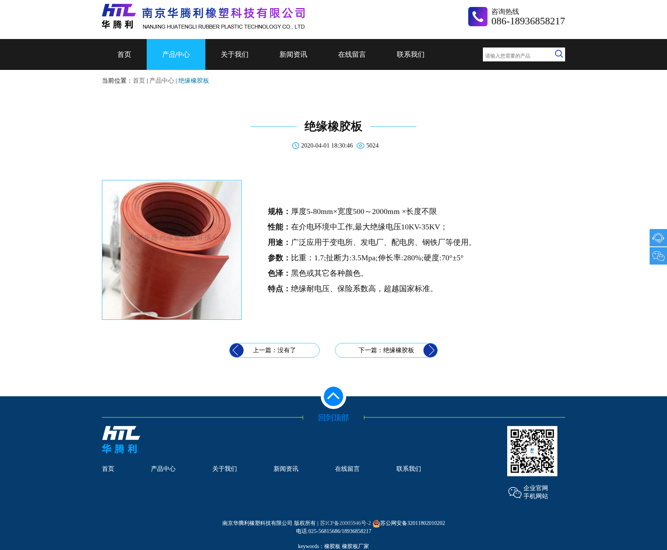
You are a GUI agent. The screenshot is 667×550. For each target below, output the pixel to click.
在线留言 (352, 54)
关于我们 (235, 54)
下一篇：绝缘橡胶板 (386, 350)
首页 (124, 54)
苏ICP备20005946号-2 (345, 523)
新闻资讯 (293, 54)
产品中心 (176, 54)
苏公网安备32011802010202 (412, 523)
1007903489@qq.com (658, 237)
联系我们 (411, 54)
